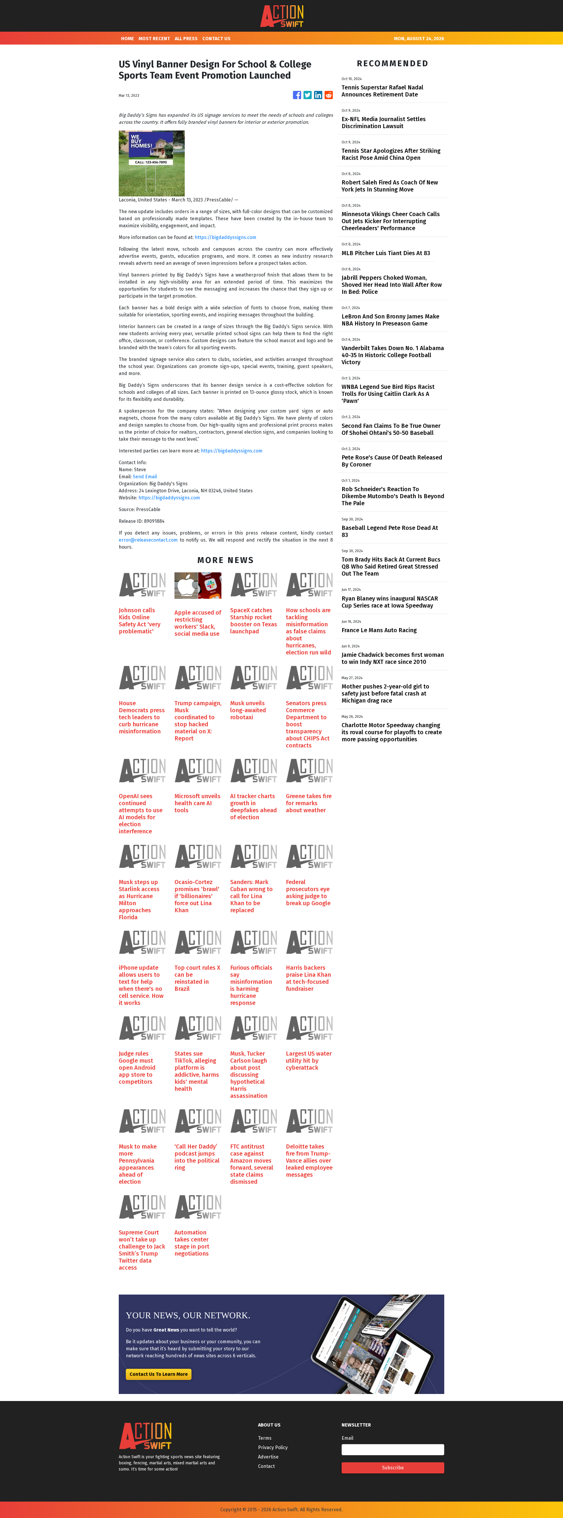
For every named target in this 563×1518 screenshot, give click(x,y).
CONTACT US (216, 38)
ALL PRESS (186, 38)
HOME (127, 38)
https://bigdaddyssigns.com (225, 237)
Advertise (268, 1457)
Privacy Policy (273, 1447)
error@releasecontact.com (148, 540)
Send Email (145, 476)
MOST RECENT (154, 38)
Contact (266, 1466)
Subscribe (393, 1467)
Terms (265, 1438)
